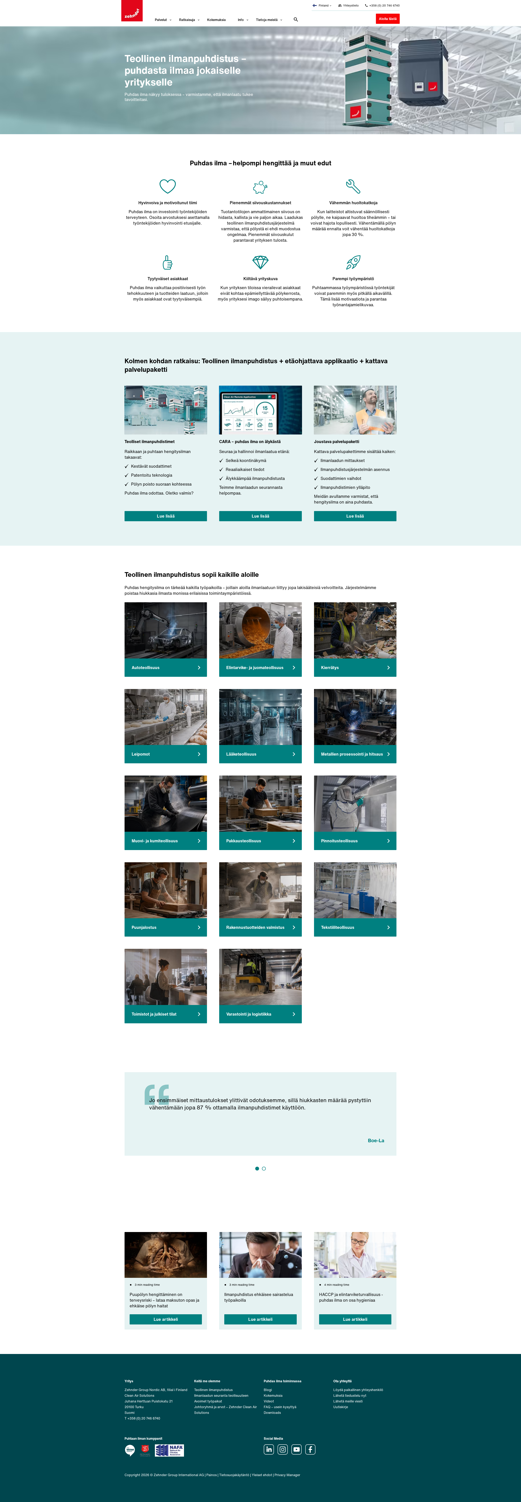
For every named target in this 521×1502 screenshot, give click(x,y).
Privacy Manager (287, 1474)
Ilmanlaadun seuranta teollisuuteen (221, 1395)
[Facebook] (311, 1453)
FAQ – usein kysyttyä (280, 1406)
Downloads (272, 1412)
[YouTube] (297, 1453)
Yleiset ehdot (262, 1474)
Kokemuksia (216, 19)
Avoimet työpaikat (208, 1401)
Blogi (268, 1389)
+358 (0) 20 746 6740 (384, 5)
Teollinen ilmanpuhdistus (213, 1389)
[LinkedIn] (270, 1453)
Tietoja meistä (267, 19)
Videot (269, 1401)
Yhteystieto (350, 5)
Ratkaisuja (187, 19)
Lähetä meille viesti (348, 1401)
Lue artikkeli (166, 1319)
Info (241, 19)
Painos (211, 1474)
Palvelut (161, 19)
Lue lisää (165, 516)
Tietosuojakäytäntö (234, 1474)
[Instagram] (284, 1453)
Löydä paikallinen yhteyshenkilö (358, 1389)
